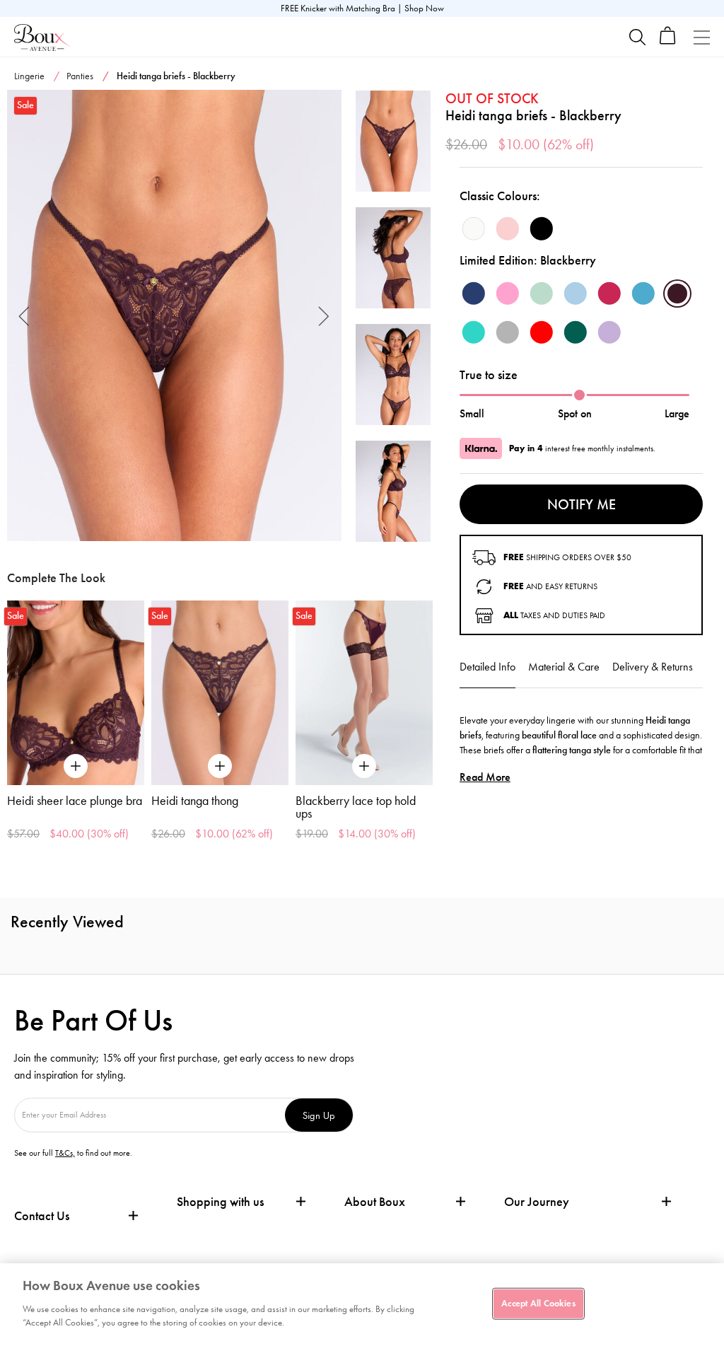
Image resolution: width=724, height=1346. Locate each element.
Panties (79, 76)
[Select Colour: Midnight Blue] (474, 293)
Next (324, 315)
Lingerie (29, 76)
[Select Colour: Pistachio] (541, 293)
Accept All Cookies (538, 1303)
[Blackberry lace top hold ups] (364, 693)
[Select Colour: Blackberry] (677, 293)
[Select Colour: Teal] (643, 293)
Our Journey (536, 1202)
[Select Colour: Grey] (508, 332)
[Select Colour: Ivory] (474, 228)
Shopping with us (220, 1201)
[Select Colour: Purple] (609, 332)
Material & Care (564, 666)
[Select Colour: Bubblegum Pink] (508, 293)
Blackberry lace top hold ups (356, 807)
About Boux (374, 1202)
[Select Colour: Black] (541, 228)
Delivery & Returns (652, 666)
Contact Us (41, 1216)
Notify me (581, 504)
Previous (24, 315)
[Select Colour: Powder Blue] (575, 293)
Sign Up (319, 1115)
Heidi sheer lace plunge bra (74, 800)
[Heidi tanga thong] (219, 693)
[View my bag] (668, 41)
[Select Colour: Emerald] (575, 332)
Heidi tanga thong (194, 800)
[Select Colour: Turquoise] (474, 332)
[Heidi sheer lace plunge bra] (75, 693)
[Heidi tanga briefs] (174, 315)
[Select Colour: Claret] (609, 293)
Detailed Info (487, 666)
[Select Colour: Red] (541, 332)
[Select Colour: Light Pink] (508, 228)
